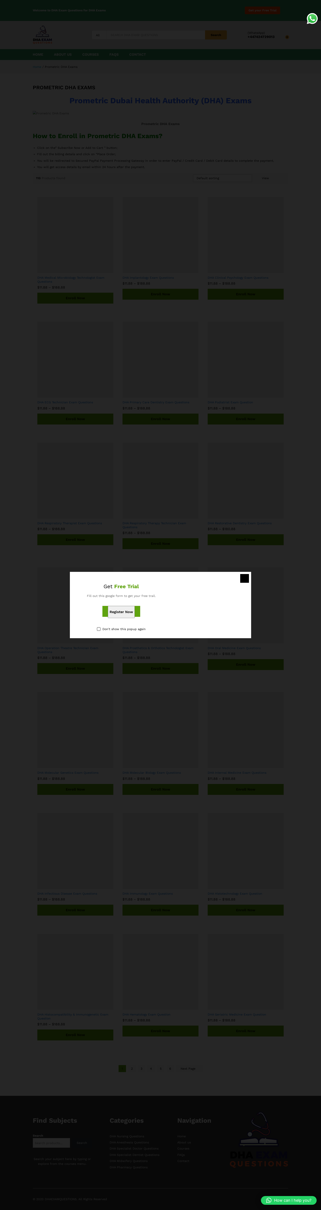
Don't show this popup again (124, 629)
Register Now (121, 612)
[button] (289, 1200)
